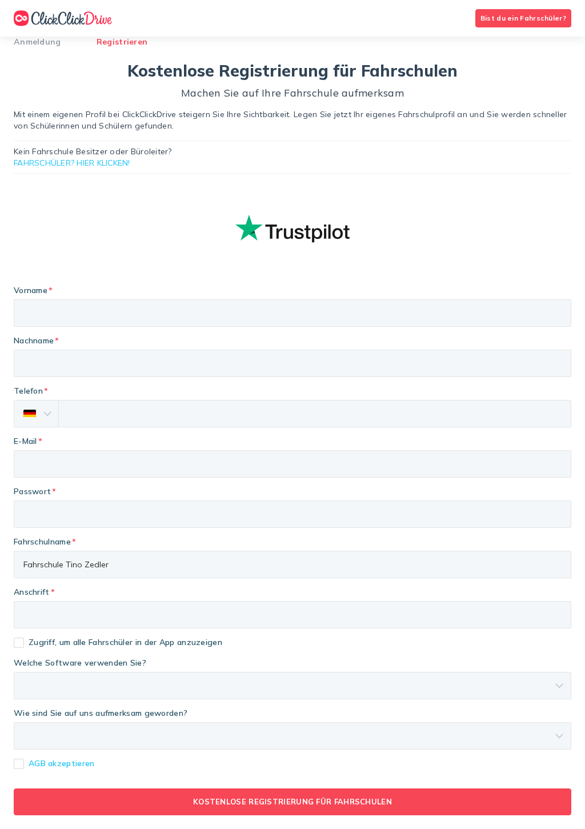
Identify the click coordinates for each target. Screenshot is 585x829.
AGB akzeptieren (62, 763)
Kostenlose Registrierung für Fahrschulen (292, 801)
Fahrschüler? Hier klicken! (72, 163)
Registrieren (122, 42)
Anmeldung (37, 42)
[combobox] (292, 614)
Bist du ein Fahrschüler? (523, 18)
